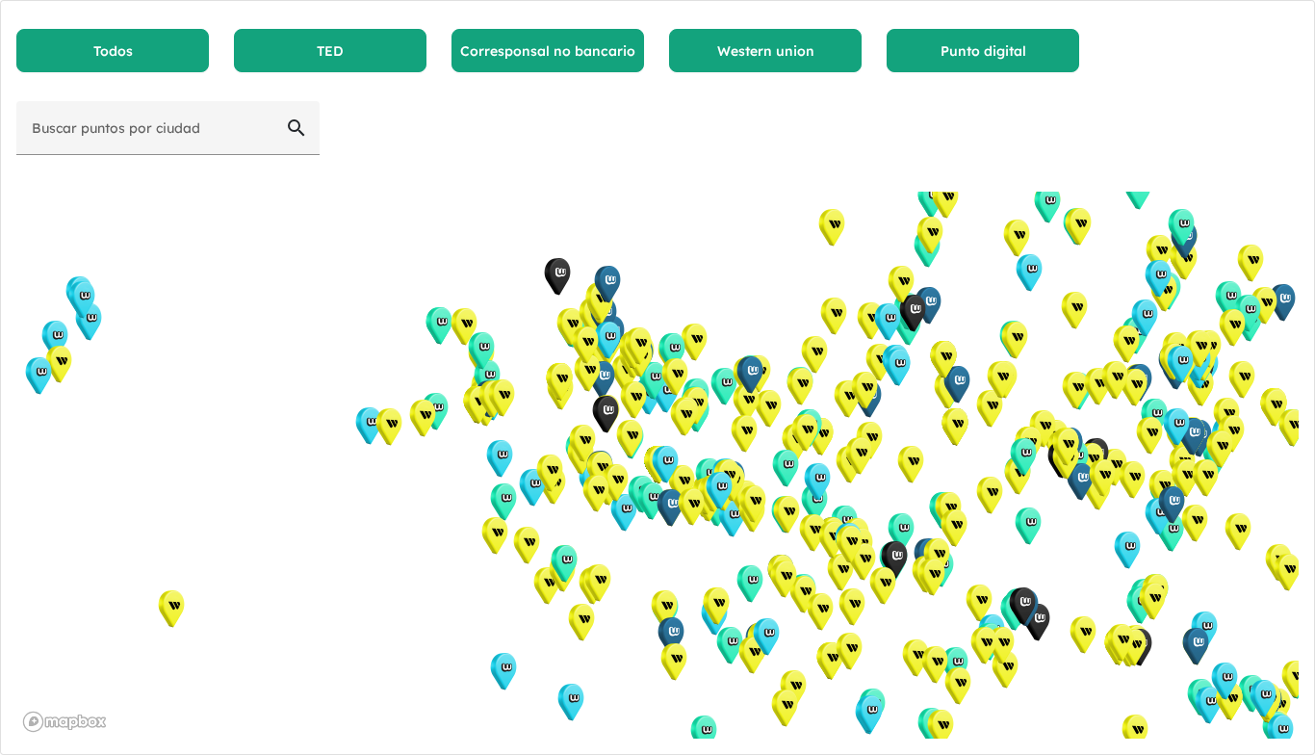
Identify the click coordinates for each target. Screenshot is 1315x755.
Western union (765, 51)
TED (330, 51)
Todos (113, 51)
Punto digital (983, 51)
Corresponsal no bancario (547, 51)
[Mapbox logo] (64, 722)
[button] (750, 584)
